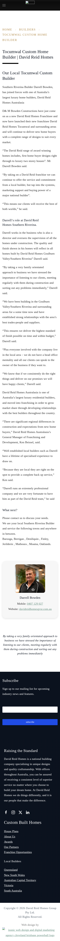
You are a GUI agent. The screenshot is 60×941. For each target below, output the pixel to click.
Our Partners (11, 847)
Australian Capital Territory (20, 880)
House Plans (11, 831)
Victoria (8, 885)
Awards (8, 841)
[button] (4, 5)
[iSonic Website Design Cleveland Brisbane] (30, 932)
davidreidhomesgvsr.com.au (35, 609)
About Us (9, 836)
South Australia (13, 890)
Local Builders (12, 861)
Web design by (30, 924)
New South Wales (14, 875)
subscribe (30, 722)
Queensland (11, 869)
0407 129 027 (35, 603)
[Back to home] (30, 5)
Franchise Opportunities (18, 852)
